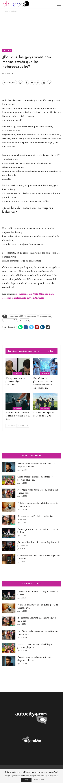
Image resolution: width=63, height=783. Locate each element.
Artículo (7, 50)
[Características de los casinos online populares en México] (8, 559)
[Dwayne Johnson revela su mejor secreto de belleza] (8, 533)
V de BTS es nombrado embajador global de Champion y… (37, 504)
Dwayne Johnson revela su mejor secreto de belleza (37, 531)
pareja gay (24, 320)
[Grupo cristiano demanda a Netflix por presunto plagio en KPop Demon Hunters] (8, 480)
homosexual (31, 316)
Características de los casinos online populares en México (38, 557)
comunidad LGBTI (16, 316)
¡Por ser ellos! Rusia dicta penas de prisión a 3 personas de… (38, 544)
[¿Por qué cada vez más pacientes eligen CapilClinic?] (18, 366)
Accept (26, 780)
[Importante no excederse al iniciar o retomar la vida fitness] (18, 401)
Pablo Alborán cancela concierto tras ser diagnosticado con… (35, 465)
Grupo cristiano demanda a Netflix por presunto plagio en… (34, 478)
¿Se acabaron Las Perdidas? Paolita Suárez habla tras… (36, 517)
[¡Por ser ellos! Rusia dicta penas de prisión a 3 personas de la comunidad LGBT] (8, 546)
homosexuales (45, 316)
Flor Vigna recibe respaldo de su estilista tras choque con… (37, 491)
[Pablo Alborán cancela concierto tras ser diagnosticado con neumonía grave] (8, 467)
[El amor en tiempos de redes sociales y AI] (45, 401)
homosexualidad (10, 320)
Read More (39, 780)
